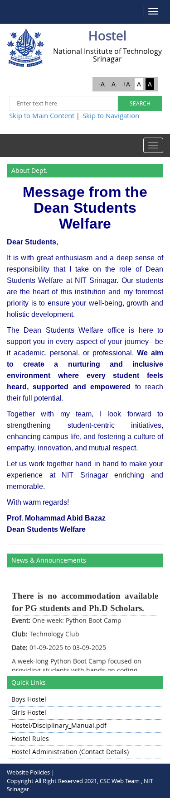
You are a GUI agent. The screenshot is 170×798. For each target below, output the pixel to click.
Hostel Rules (30, 738)
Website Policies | (30, 772)
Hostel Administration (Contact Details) (70, 751)
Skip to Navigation (111, 115)
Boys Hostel (28, 699)
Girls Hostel (28, 712)
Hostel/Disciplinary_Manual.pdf (59, 725)
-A (101, 84)
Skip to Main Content (41, 115)
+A (126, 84)
